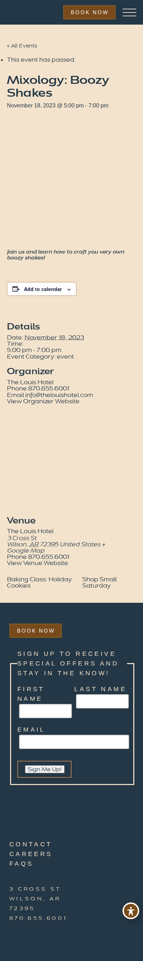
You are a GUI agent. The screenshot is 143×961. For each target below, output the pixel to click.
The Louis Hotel (30, 382)
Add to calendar (43, 288)
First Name (31, 694)
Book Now (90, 12)
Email (31, 729)
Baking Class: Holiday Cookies (39, 582)
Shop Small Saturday (99, 582)
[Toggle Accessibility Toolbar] (131, 910)
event (65, 356)
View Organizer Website (43, 401)
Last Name (100, 689)
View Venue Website (37, 563)
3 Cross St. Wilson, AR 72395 (36, 898)
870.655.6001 (38, 918)
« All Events (22, 46)
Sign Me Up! (45, 769)
